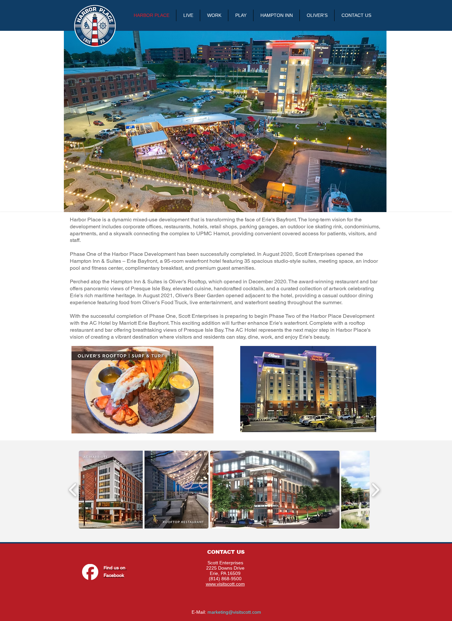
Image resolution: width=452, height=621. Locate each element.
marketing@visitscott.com (234, 612)
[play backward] (73, 489)
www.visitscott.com (225, 584)
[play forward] (375, 489)
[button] (143, 490)
